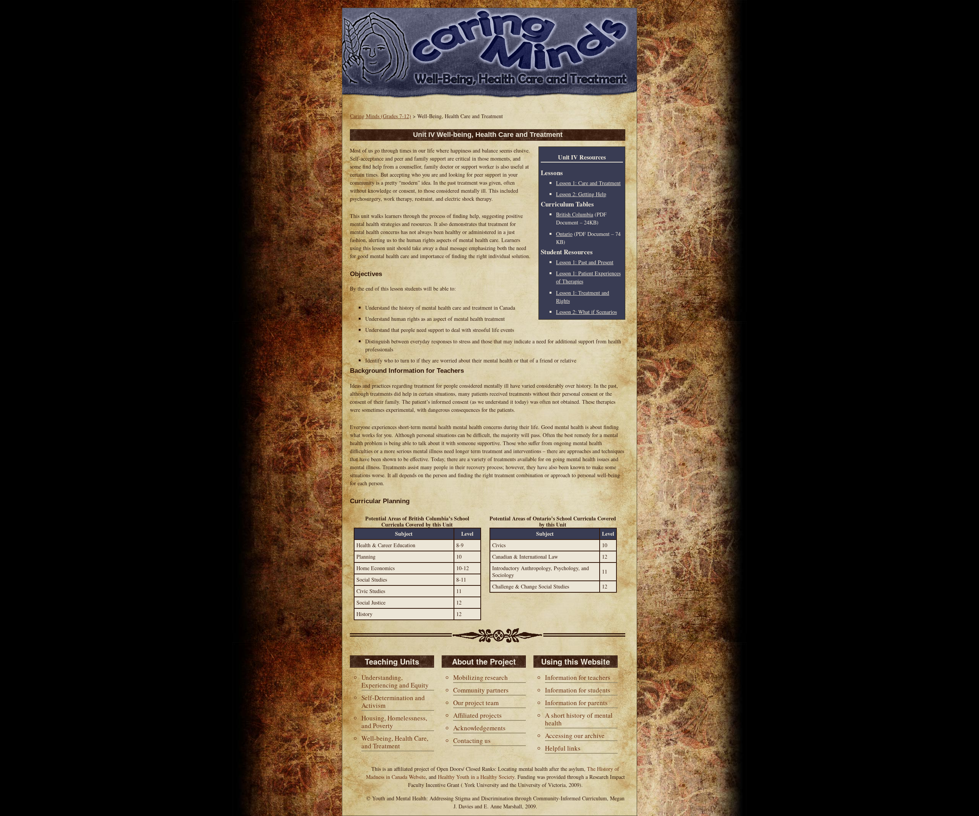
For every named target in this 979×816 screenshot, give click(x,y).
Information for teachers (577, 677)
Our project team (476, 702)
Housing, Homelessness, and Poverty (394, 722)
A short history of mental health (579, 719)
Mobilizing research (480, 677)
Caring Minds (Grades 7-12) (380, 116)
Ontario (564, 233)
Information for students (577, 690)
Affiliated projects (477, 715)
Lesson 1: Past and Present (584, 262)
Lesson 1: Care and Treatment (588, 183)
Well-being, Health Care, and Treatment (394, 742)
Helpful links (563, 748)
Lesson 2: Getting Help (581, 194)
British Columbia (574, 214)
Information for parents (576, 702)
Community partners (481, 690)
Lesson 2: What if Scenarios (586, 311)
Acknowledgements (479, 727)
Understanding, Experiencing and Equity (395, 681)
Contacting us (472, 740)
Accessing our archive (575, 735)
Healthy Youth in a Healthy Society (476, 776)
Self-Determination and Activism (393, 701)
